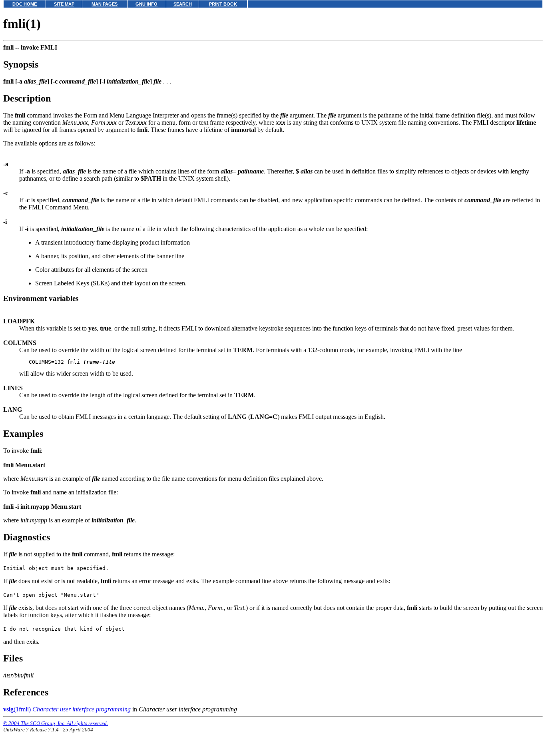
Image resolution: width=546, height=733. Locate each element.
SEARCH (182, 4)
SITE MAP (64, 4)
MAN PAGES (105, 4)
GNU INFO (146, 4)
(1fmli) (17, 709)
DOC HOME (24, 4)
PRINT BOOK (223, 4)
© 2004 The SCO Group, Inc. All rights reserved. (55, 723)
